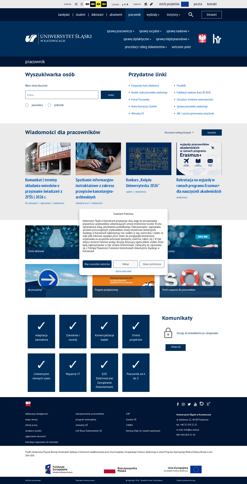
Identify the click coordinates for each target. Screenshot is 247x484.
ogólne (129, 191)
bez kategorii (31, 203)
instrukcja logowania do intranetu (41, 441)
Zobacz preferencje (152, 264)
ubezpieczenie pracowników (90, 413)
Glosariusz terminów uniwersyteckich (195, 99)
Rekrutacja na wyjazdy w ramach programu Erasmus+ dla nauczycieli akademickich (198, 185)
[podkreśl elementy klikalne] (151, 4)
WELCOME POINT (181, 46)
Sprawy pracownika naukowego (192, 106)
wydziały (152, 14)
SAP (128, 413)
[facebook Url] (178, 404)
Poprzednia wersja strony (85, 480)
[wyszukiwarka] (191, 14)
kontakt (212, 4)
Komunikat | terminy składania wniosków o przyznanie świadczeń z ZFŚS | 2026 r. (43, 188)
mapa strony (31, 419)
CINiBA (129, 425)
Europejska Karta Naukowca (145, 85)
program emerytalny (86, 419)
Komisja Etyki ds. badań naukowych (143, 430)
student (80, 14)
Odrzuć (125, 264)
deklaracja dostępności (36, 413)
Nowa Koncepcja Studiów (144, 106)
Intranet (212, 14)
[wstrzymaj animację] (146, 4)
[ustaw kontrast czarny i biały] (87, 4)
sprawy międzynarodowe (171, 38)
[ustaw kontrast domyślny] (76, 4)
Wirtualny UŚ (137, 113)
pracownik (134, 14)
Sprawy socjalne (149, 30)
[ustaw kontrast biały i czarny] (93, 4)
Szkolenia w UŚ (82, 203)
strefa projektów (169, 4)
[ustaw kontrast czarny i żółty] (98, 4)
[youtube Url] (195, 404)
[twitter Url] (189, 404)
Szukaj (111, 94)
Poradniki (181, 85)
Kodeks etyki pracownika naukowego (149, 92)
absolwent (116, 14)
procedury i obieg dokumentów (145, 46)
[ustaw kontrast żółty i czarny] (104, 4)
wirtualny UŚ (82, 425)
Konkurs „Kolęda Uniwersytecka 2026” (142, 182)
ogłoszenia (45, 203)
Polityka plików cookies (123, 271)
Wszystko (212, 132)
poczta (198, 4)
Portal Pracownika (140, 99)
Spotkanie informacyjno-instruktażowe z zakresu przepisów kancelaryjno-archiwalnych (95, 188)
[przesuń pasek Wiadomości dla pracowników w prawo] (217, 159)
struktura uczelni (33, 430)
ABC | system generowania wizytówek (195, 113)
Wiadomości (58, 203)
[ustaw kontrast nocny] (82, 4)
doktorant (97, 14)
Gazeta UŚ (131, 419)
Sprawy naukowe (176, 30)
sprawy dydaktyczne (136, 38)
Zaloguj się (175, 346)
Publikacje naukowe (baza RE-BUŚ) (194, 92)
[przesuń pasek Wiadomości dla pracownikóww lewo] (30, 159)
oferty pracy (31, 425)
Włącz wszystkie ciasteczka (97, 264)
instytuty (172, 14)
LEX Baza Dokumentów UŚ (89, 430)
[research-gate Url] (208, 404)
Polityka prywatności (33, 480)
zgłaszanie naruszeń (35, 436)
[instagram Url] (183, 404)
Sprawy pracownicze (119, 30)
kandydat (64, 14)
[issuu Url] (202, 404)
